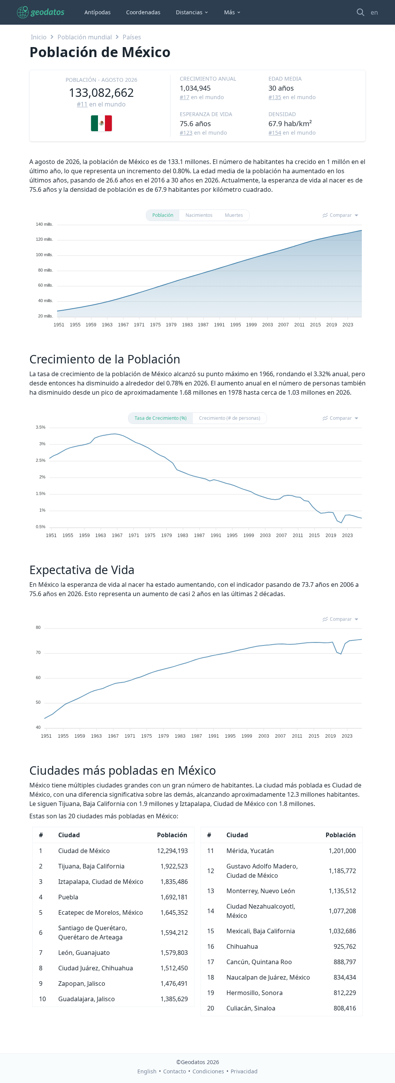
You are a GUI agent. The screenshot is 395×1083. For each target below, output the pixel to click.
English (147, 1071)
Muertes (234, 215)
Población (162, 215)
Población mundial (84, 37)
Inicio (39, 37)
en (374, 12)
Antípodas (97, 12)
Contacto (174, 1071)
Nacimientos (199, 215)
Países (132, 37)
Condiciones (208, 1071)
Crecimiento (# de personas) (229, 418)
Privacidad (244, 1071)
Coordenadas (143, 12)
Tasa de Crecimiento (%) (161, 418)
